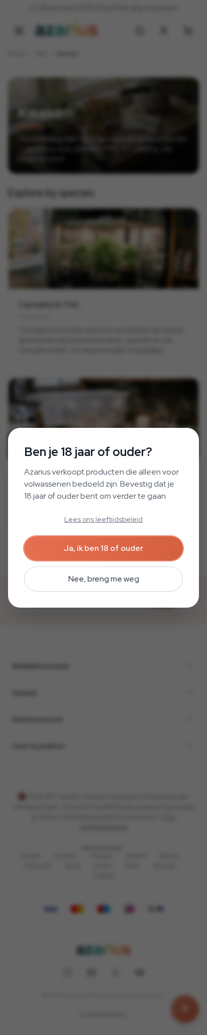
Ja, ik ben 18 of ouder (103, 548)
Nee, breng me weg (103, 578)
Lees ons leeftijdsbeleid (103, 519)
